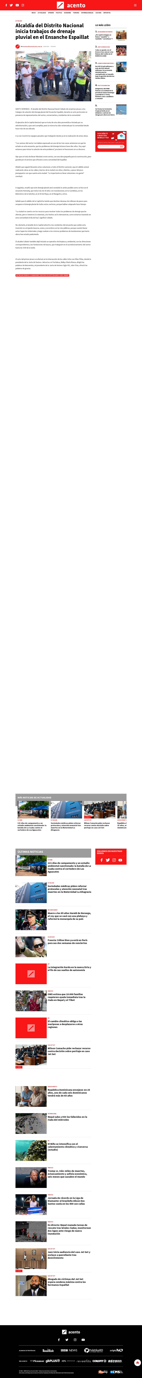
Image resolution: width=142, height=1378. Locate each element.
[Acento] (71, 5)
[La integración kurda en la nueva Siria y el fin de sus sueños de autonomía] (53, 975)
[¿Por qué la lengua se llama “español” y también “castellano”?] (111, 36)
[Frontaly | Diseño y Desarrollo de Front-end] (103, 1372)
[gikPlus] (53, 1361)
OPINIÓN (51, 13)
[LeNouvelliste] (48, 1351)
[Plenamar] (37, 1361)
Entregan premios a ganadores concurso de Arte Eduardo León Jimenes (42, 275)
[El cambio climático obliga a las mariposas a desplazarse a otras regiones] (53, 1029)
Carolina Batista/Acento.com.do (32, 46)
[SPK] (68, 1361)
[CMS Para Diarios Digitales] (116, 1372)
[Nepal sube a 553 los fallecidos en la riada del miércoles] (53, 1125)
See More (53, 1321)
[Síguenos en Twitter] (11, 5)
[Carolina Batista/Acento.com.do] (17, 46)
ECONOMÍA (67, 13)
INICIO (34, 13)
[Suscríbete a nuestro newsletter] (121, 146)
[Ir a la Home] (137, 1362)
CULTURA (98, 13)
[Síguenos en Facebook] (6, 5)
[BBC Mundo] (69, 1350)
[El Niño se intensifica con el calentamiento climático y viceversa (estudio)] (53, 1152)
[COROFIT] (100, 1361)
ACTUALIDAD (42, 13)
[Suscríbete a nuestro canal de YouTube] (17, 5)
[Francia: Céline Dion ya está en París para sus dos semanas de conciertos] (53, 948)
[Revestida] (84, 1361)
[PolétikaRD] (93, 1350)
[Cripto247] (116, 1350)
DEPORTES (107, 13)
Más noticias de (34, 797)
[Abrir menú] (135, 5)
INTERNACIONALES (87, 13)
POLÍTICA (59, 13)
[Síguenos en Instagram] (23, 5)
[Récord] (115, 1361)
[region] (53, 1077)
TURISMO (76, 13)
